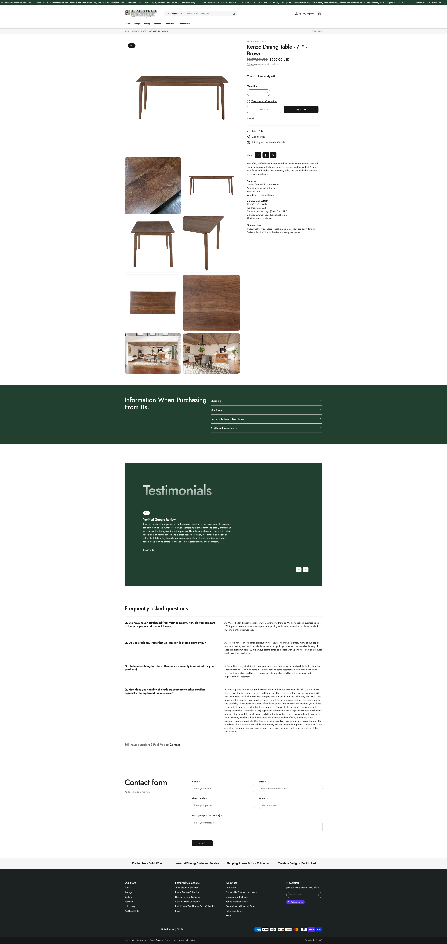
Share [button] (249, 155)
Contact (174, 744)
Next (320, 31)
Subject (264, 798)
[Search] (233, 13)
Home (127, 31)
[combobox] (211, 13)
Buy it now (301, 109)
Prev (314, 31)
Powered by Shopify (313, 940)
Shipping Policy (171, 940)
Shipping (251, 64)
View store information (264, 101)
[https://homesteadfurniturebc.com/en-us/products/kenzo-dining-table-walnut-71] (258, 155)
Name (196, 781)
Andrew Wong (150, 543)
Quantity (252, 86)
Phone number (199, 798)
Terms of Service (156, 940)
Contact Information (187, 940)
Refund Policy (130, 940)
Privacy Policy (142, 940)
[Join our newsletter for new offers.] (318, 895)
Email (262, 781)
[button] (174, 13)
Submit (202, 843)
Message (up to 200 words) (207, 815)
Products (135, 31)
